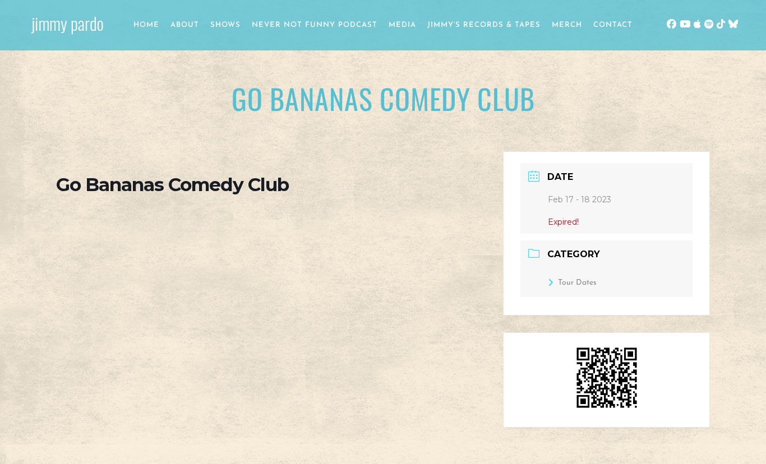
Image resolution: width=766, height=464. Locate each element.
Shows (225, 25)
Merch (567, 25)
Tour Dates (577, 283)
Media (402, 25)
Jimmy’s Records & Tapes (484, 25)
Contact (613, 25)
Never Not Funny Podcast (314, 25)
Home (146, 25)
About (184, 25)
